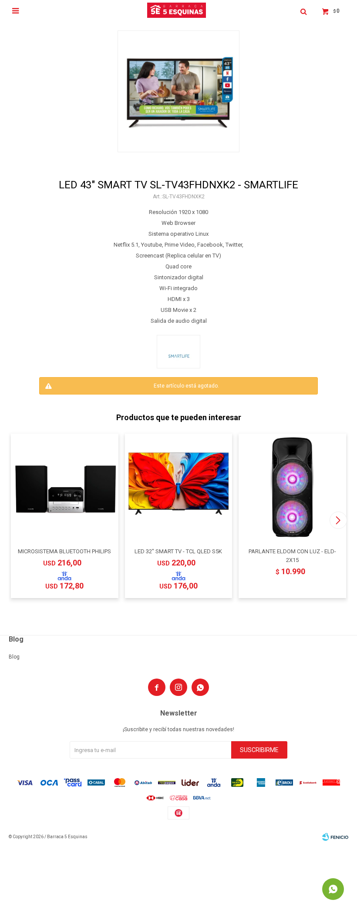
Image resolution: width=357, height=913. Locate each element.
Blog (14, 657)
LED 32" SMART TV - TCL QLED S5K (178, 551)
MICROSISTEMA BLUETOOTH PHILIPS (64, 551)
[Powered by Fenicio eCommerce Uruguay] (335, 836)
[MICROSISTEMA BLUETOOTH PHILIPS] (64, 487)
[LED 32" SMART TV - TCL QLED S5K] (178, 487)
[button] (338, 520)
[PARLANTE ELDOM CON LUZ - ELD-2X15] (292, 487)
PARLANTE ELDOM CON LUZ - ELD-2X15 (292, 555)
